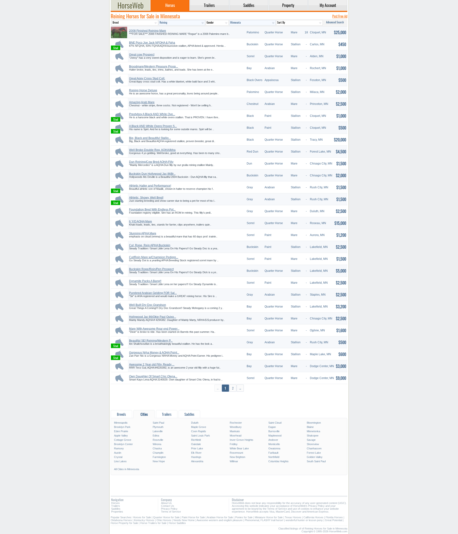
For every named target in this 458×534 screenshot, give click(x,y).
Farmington (159, 457)
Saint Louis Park (200, 435)
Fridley (234, 444)
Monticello (274, 444)
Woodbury (236, 427)
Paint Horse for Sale (193, 517)
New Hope (159, 461)
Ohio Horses (163, 520)
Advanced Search (335, 22)
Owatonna (274, 448)
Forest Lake (314, 452)
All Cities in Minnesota (126, 469)
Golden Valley (315, 457)
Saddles (115, 508)
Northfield (273, 457)
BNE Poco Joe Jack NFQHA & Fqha (152, 42)
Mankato (235, 431)
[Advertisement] (229, 400)
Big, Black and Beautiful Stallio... (150, 138)
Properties (117, 511)
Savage (311, 439)
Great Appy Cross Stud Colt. (147, 78)
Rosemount (236, 452)
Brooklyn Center (123, 444)
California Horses (313, 517)
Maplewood (274, 435)
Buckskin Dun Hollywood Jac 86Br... (152, 173)
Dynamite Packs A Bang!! (145, 281)
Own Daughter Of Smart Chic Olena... (153, 376)
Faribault (273, 452)
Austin (117, 452)
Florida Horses (334, 517)
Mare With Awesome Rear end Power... (154, 328)
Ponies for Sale (244, 517)
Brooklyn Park (122, 427)
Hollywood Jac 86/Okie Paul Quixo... (152, 316)
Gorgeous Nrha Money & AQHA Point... (154, 352)
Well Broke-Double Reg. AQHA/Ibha (152, 150)
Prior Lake (197, 448)
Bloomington (314, 422)
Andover (273, 439)
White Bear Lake (239, 448)
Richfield (196, 439)
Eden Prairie (121, 431)
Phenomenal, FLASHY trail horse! (264, 520)
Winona (157, 444)
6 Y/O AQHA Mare (140, 221)
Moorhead (235, 435)
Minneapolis (121, 422)
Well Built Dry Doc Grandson (147, 305)
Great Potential (333, 520)
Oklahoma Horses (121, 520)
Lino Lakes (120, 461)
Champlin (158, 452)
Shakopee (312, 435)
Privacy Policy (169, 508)
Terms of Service (171, 511)
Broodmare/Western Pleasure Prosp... (153, 66)
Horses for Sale (142, 517)
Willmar (234, 461)
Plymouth (158, 427)
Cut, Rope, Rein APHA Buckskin (149, 245)
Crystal (118, 457)
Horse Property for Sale (124, 523)
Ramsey (119, 448)
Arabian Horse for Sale (220, 517)
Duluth (194, 422)
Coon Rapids (198, 431)
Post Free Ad (339, 16)
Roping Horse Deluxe (143, 90)
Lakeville (158, 431)
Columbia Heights (278, 461)
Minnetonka (313, 431)
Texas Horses (293, 517)
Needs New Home (184, 520)
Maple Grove (198, 427)
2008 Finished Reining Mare (147, 30)
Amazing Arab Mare (142, 102)
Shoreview (313, 444)
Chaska (157, 448)
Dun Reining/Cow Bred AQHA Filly (151, 162)
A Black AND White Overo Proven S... (153, 126)
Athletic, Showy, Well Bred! (146, 197)
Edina (156, 435)
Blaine (310, 427)
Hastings (196, 457)
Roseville (158, 439)
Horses (115, 503)
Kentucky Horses (144, 520)
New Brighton (237, 457)
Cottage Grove (122, 439)
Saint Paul (158, 422)
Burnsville (274, 431)
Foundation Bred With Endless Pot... (152, 209)
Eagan (272, 427)
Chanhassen (314, 448)
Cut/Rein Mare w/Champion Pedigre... (153, 257)
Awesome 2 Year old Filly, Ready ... (151, 364)
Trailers (115, 505)
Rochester (236, 422)
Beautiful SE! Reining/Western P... (150, 340)
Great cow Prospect (141, 54)
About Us (166, 503)
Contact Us (167, 505)
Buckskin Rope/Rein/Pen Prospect (151, 269)
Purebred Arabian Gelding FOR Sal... (153, 293)
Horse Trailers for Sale (153, 523)
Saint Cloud (274, 422)
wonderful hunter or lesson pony (304, 520)
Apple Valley (121, 435)
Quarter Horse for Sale (166, 517)
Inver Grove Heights (241, 439)
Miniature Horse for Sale (269, 517)
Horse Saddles (177, 523)
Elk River (196, 452)
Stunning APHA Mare (142, 233)
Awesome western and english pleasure (220, 520)
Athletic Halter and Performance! (150, 185)
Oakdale (196, 444)
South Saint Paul (316, 461)
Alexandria (197, 461)
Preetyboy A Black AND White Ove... (152, 114)
